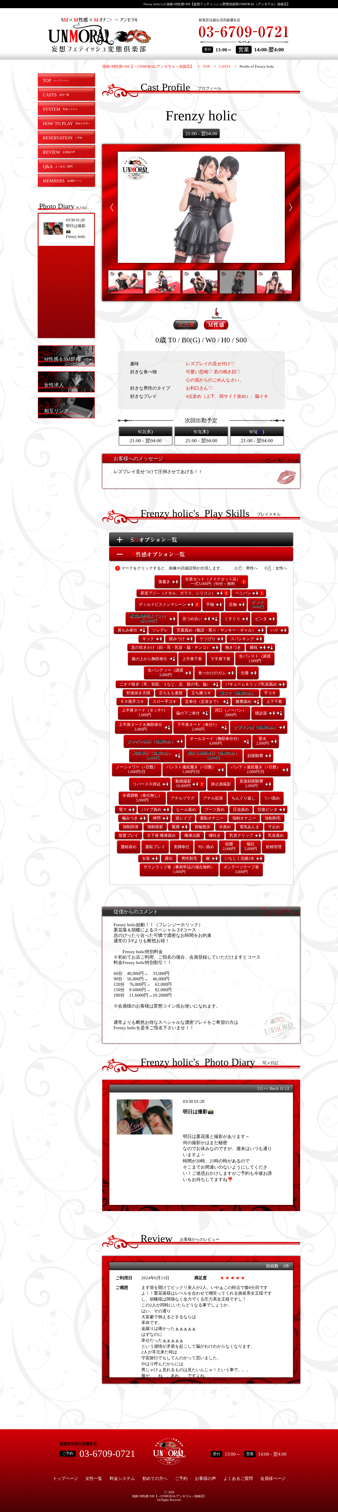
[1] (260, 1088)
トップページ (65, 1478)
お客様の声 (205, 1478)
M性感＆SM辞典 (62, 358)
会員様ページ (273, 1478)
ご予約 (181, 1478)
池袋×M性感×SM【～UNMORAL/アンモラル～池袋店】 (148, 66)
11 (282, 1088)
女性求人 (54, 384)
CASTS (224, 66)
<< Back (271, 1088)
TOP (206, 66)
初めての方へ (155, 1478)
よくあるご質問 (238, 1478)
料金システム (122, 1478)
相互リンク (56, 410)
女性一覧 (93, 1478)
